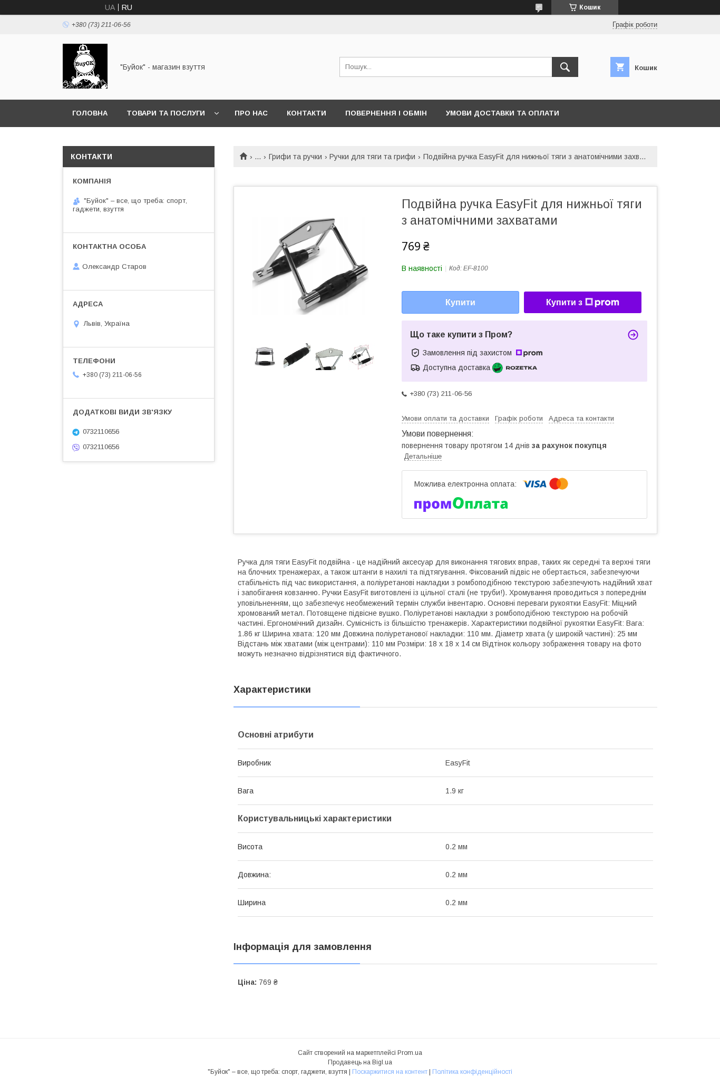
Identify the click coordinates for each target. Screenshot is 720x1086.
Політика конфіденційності (472, 1071)
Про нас (251, 113)
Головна (90, 113)
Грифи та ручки (295, 156)
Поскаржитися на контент (389, 1071)
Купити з (564, 302)
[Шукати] (565, 67)
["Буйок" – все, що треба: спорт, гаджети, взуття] (85, 86)
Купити (460, 302)
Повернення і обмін (386, 113)
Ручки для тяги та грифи (372, 156)
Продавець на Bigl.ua (360, 1062)
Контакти (306, 113)
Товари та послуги (166, 113)
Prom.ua (409, 1052)
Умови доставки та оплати (502, 113)
